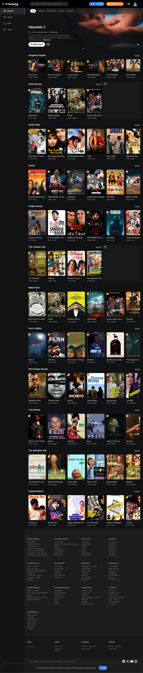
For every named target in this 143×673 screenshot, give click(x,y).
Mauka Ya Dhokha (33, 566)
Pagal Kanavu (86, 553)
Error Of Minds (86, 555)
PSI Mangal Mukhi (114, 602)
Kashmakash (31, 622)
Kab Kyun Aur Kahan (33, 577)
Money (84, 551)
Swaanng (84, 595)
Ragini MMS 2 (31, 542)
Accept (103, 668)
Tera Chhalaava (114, 575)
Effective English (32, 590)
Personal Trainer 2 (115, 593)
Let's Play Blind (86, 577)
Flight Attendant (59, 575)
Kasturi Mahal (58, 597)
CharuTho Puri (59, 595)
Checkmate (31, 573)
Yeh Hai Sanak (59, 568)
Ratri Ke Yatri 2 (86, 571)
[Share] (48, 44)
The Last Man (58, 542)
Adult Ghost (58, 548)
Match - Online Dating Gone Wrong (65, 544)
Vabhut (56, 604)
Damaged (30, 580)
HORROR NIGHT (59, 551)
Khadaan (84, 602)
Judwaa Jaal (86, 593)
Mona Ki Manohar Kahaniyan (36, 571)
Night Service (58, 553)
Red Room (112, 571)
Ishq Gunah (31, 626)
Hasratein (57, 571)
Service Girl (112, 590)
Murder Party (58, 555)
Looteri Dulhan (113, 595)
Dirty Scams (58, 566)
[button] (138, 66)
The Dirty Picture (33, 546)
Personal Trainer (32, 568)
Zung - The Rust (114, 599)
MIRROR (57, 546)
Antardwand (85, 542)
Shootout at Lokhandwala (35, 551)
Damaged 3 (112, 573)
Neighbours (58, 590)
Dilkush (56, 602)
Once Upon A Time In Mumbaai (37, 555)
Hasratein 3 (112, 604)
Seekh (84, 546)
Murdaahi (30, 628)
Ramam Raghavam (60, 593)
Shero (84, 548)
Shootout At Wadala (33, 544)
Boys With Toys (114, 580)
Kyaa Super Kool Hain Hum (36, 548)
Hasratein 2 (112, 542)
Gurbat (56, 599)
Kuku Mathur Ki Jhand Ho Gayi (37, 553)
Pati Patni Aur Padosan (34, 575)
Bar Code (112, 577)
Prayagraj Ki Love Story (89, 566)
